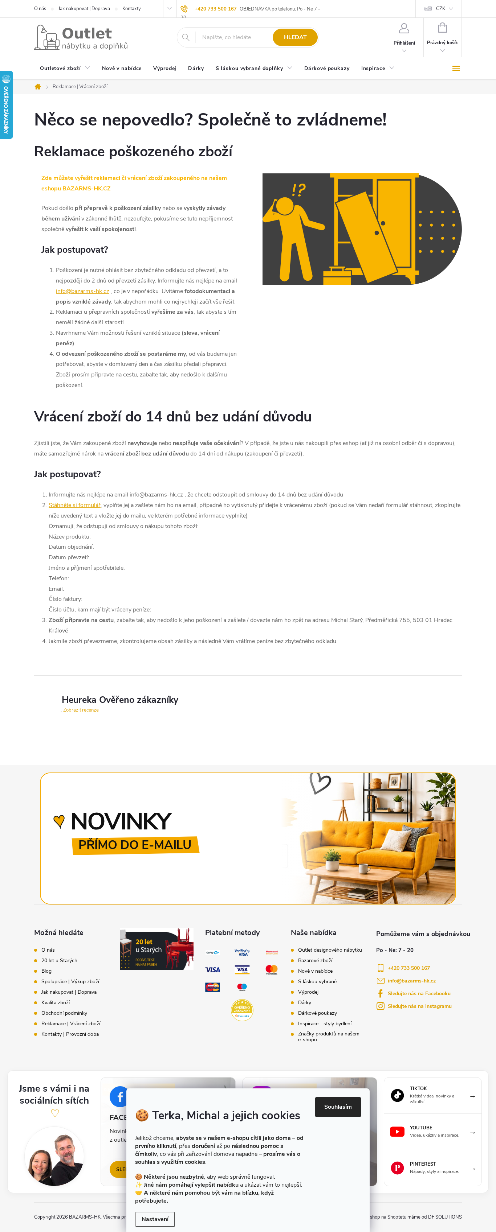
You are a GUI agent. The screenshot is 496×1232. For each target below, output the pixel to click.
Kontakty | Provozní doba (70, 1034)
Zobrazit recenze (81, 710)
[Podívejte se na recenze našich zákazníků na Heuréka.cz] (242, 1010)
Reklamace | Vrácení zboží (70, 1024)
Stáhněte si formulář (75, 505)
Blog (46, 971)
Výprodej (308, 992)
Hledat (295, 37)
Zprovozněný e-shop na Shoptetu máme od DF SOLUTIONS (399, 1217)
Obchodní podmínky (64, 1013)
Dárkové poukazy (317, 1013)
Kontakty (131, 8)
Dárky (304, 1003)
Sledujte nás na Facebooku (419, 993)
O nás (40, 8)
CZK (440, 8)
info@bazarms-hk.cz (82, 291)
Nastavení (155, 1219)
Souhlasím (338, 1107)
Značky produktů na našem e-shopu (328, 1037)
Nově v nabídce (315, 971)
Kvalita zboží (55, 1003)
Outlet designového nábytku (330, 950)
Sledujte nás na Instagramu (420, 1006)
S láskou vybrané (317, 982)
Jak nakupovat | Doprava (84, 8)
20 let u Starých (59, 961)
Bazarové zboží (315, 961)
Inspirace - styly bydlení (324, 1024)
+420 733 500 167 (216, 9)
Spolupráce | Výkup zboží (70, 982)
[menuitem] (65, 69)
